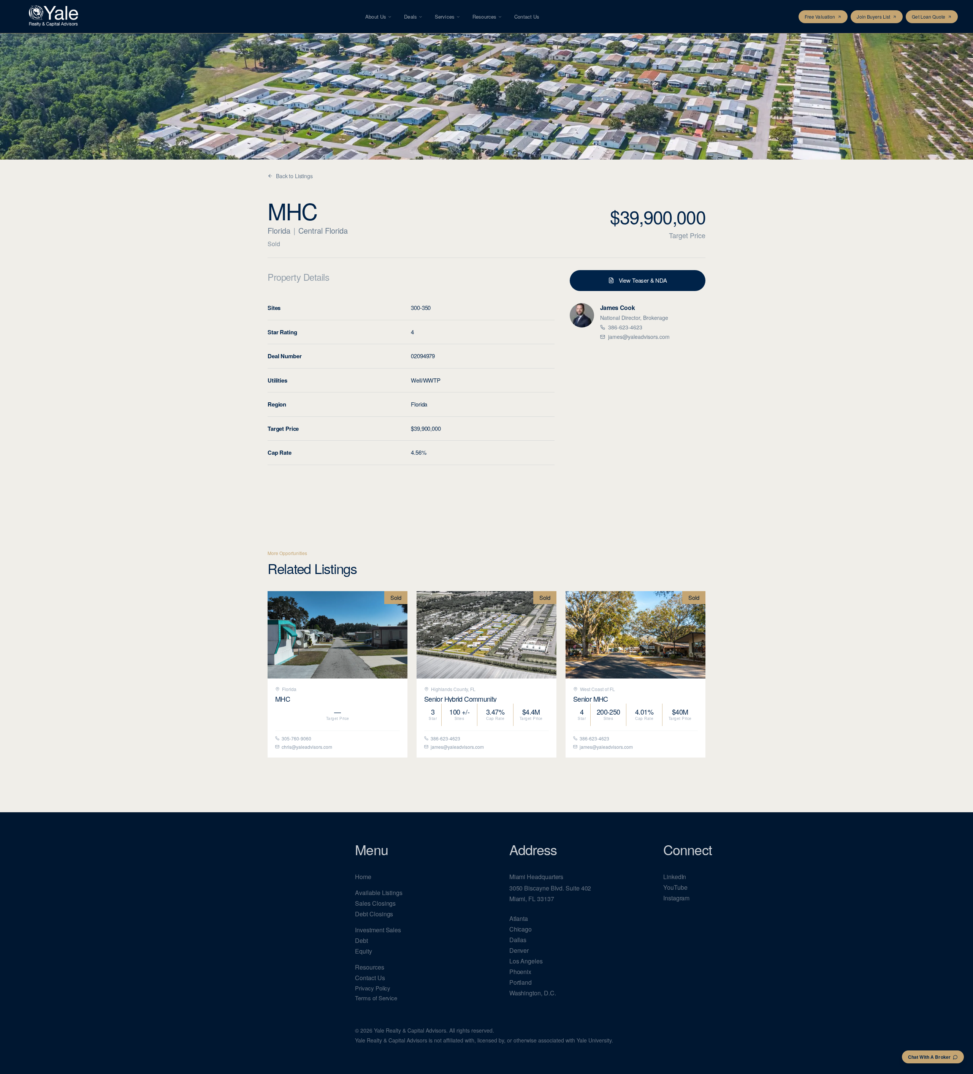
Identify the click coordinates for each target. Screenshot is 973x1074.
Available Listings (379, 892)
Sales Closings (375, 903)
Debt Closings (374, 913)
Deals (410, 16)
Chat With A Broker (929, 1056)
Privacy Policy (372, 988)
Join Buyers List (873, 16)
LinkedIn (674, 876)
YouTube (675, 887)
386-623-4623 (625, 327)
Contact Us (526, 16)
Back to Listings (294, 176)
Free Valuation (820, 16)
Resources (484, 16)
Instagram (676, 898)
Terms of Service (376, 998)
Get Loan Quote (928, 16)
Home (363, 876)
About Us (375, 16)
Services (445, 16)
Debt (361, 940)
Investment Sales (378, 929)
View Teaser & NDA (643, 280)
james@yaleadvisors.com (639, 336)
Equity (363, 951)
